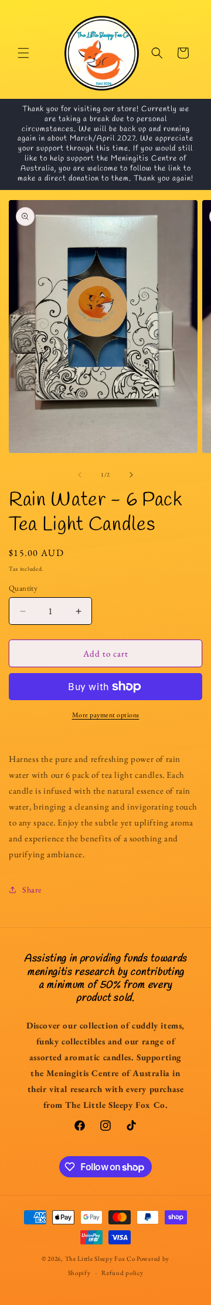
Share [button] (32, 889)
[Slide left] (80, 475)
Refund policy (122, 1273)
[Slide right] (131, 475)
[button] (23, 53)
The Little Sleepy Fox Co (100, 1258)
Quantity (23, 588)
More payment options (105, 715)
